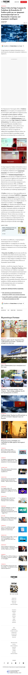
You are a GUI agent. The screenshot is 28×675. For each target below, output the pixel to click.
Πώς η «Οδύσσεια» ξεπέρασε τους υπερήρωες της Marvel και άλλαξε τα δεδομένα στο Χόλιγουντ (9, 519)
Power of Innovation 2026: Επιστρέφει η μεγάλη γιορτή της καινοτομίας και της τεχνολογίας (8, 451)
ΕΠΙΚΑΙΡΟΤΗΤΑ (3, 338)
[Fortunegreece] (6, 2)
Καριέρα (14, 619)
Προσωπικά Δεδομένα (14, 653)
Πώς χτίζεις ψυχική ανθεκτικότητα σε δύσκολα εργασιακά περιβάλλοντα (9, 470)
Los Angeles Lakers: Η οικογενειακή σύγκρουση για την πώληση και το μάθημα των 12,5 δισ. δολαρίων (9, 490)
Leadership (14, 620)
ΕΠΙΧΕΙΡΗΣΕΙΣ (3, 6)
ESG (22, 221)
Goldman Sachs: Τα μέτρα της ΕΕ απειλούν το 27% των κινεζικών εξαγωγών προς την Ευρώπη (14, 416)
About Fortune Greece (14, 642)
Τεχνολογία (14, 614)
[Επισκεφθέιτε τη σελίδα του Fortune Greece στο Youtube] (15, 663)
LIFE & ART (3, 515)
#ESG (8, 310)
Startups (14, 617)
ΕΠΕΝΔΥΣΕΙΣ (3, 554)
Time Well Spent (14, 635)
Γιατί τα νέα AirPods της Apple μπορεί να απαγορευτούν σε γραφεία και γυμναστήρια (8, 528)
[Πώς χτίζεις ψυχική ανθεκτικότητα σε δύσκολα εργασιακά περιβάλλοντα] (22, 471)
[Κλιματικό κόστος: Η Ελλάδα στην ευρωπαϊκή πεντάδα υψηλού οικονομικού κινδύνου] (14, 429)
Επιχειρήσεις (14, 611)
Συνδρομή (14, 650)
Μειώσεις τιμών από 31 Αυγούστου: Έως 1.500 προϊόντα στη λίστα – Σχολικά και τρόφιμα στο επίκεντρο (12, 341)
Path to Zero (14, 637)
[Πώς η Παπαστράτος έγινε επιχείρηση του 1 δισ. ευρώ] (14, 354)
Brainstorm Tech (14, 632)
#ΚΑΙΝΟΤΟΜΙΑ (13, 310)
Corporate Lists (14, 598)
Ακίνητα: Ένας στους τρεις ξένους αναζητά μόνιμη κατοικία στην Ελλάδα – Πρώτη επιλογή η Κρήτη (9, 480)
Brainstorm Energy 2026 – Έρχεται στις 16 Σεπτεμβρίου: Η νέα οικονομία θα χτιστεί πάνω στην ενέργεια (9, 538)
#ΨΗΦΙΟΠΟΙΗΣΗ (19, 310)
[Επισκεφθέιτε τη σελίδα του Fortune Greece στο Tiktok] (19, 663)
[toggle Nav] (1, 2)
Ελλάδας (3, 176)
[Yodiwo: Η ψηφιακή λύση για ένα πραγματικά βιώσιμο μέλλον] (22, 230)
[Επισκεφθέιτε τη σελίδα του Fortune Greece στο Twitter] (7, 663)
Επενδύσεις (14, 616)
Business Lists (14, 599)
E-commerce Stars (14, 634)
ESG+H (14, 627)
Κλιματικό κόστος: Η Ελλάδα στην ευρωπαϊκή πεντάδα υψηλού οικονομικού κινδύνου (13, 442)
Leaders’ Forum (14, 601)
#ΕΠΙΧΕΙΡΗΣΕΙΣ (3, 310)
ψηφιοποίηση (11, 197)
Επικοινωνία (14, 647)
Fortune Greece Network (14, 604)
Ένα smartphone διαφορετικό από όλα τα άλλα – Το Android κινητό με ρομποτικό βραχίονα (9, 567)
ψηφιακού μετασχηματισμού (16, 174)
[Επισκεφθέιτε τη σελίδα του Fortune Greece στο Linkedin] (11, 663)
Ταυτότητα (14, 644)
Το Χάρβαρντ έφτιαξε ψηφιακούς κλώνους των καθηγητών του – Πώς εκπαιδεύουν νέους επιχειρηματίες (9, 461)
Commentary (14, 622)
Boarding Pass (14, 629)
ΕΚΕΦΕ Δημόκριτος (17, 118)
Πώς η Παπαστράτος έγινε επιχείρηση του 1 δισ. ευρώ (13, 366)
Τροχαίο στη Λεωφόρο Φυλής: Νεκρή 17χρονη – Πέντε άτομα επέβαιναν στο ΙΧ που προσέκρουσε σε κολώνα (12, 391)
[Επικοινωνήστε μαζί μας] (23, 663)
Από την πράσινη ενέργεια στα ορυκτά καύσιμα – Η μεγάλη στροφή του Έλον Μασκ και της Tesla (9, 548)
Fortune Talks (14, 602)
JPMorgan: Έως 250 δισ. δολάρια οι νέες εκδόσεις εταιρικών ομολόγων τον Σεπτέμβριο (9, 557)
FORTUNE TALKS (4, 467)
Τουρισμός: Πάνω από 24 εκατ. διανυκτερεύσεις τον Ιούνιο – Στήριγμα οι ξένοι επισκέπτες (8, 499)
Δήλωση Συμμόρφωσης (14, 645)
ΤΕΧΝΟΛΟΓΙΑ (3, 448)
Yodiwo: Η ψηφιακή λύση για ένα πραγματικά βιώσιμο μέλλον (9, 229)
